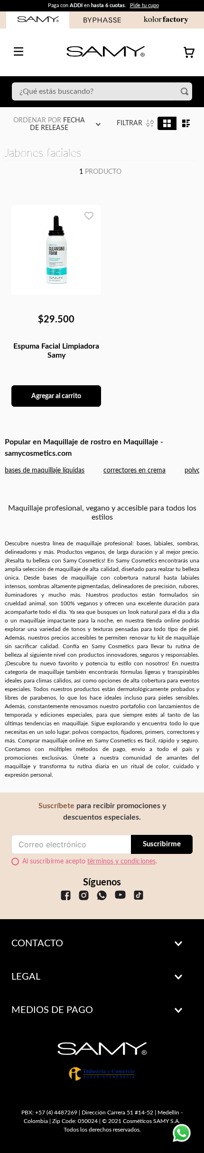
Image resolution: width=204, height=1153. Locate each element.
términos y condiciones (121, 861)
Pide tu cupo (144, 5)
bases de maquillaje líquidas (44, 470)
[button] (102, 943)
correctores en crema (134, 470)
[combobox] (102, 91)
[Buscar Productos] (186, 91)
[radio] (167, 123)
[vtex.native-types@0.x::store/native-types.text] (66, 896)
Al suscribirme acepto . (89, 861)
